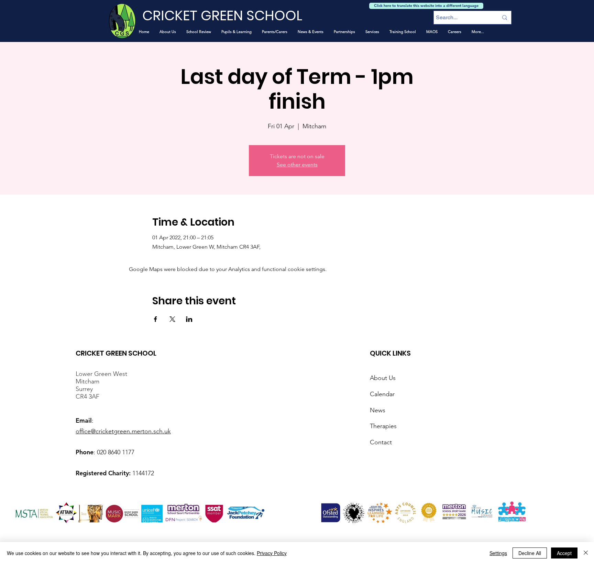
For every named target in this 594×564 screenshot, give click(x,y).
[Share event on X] (172, 319)
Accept (564, 553)
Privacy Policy (272, 553)
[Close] (586, 552)
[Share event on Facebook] (155, 319)
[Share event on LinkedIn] (189, 319)
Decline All (529, 553)
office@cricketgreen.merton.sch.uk (123, 431)
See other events (297, 164)
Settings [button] (498, 553)
